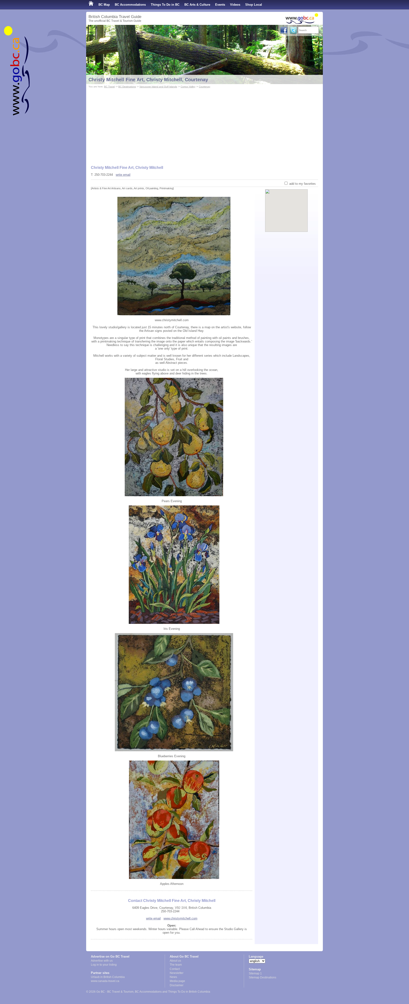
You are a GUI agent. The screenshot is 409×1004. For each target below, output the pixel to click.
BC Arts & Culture (197, 4)
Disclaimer (176, 985)
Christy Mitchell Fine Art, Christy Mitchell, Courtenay (148, 79)
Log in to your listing (104, 964)
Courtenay (204, 86)
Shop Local (253, 4)
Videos (235, 4)
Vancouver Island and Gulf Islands (158, 86)
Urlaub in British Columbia (108, 977)
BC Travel (109, 86)
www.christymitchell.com (180, 918)
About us (175, 960)
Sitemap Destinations (262, 977)
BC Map (104, 4)
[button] (286, 207)
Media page (177, 981)
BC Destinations (127, 86)
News (173, 977)
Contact (175, 969)
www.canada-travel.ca (105, 981)
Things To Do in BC (165, 4)
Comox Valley (188, 86)
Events (220, 4)
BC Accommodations (130, 4)
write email (123, 174)
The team (176, 964)
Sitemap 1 (255, 973)
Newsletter (176, 973)
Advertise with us (102, 960)
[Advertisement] (204, 124)
